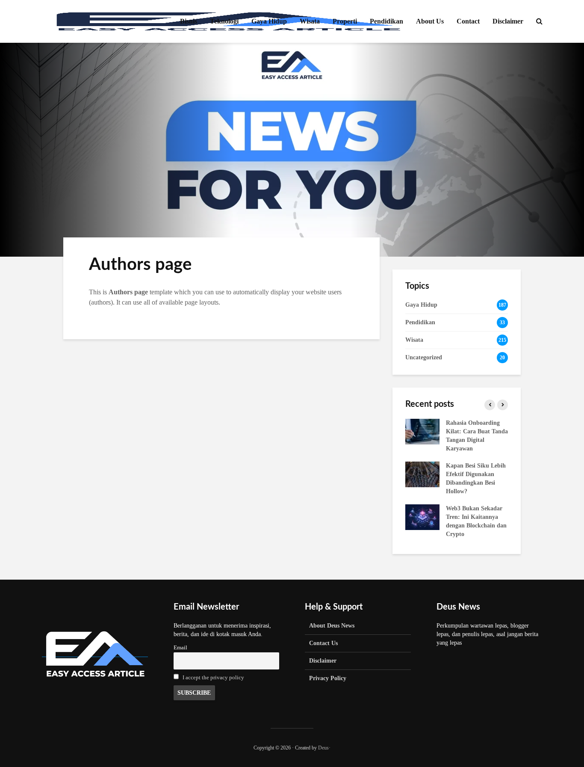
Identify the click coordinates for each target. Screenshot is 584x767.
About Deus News (331, 625)
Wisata (310, 21)
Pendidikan (386, 21)
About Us (430, 21)
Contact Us (323, 643)
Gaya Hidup (269, 21)
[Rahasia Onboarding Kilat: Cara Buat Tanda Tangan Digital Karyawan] (422, 431)
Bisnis (188, 21)
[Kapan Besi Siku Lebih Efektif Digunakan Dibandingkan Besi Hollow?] (422, 474)
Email (180, 648)
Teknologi (224, 21)
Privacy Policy (327, 678)
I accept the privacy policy (213, 678)
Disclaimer (508, 21)
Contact (468, 21)
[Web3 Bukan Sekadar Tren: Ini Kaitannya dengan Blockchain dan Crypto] (422, 516)
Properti (345, 21)
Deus (323, 748)
